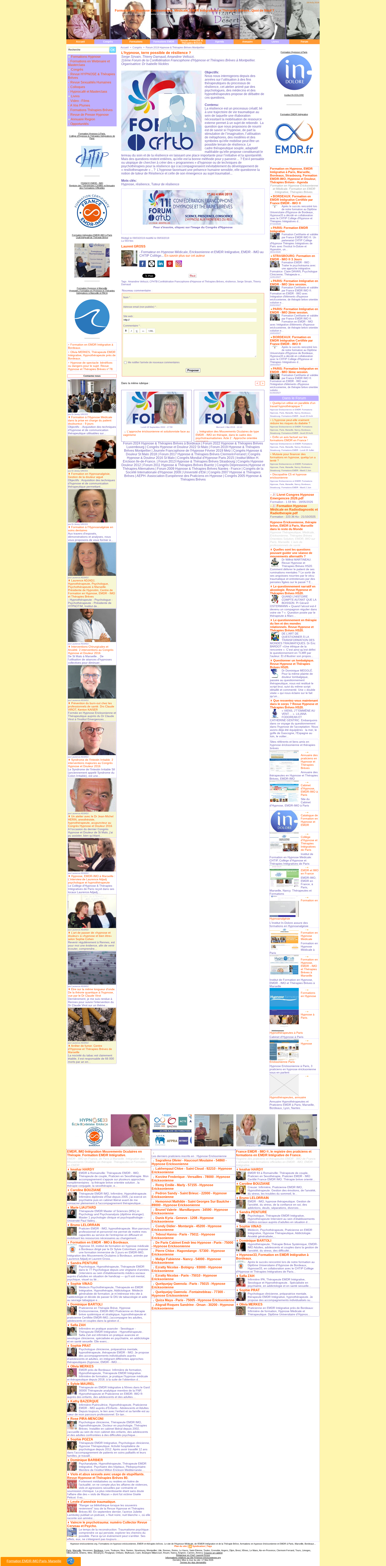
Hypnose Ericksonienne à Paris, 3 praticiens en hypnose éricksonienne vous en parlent (293, 1069)
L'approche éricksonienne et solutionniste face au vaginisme (156, 433)
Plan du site (180, 1546)
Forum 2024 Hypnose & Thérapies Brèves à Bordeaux (161, 443)
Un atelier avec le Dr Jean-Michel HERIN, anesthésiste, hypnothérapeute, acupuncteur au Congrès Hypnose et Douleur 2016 (90, 821)
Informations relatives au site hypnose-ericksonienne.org (193, 1557)
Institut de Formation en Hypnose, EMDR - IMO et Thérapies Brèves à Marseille (292, 983)
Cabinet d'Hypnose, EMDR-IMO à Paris (309, 790)
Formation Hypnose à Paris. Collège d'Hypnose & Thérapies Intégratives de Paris (92, 136)
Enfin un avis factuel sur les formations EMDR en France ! (289, 438)
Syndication (198, 1546)
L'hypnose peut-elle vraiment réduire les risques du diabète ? (290, 421)
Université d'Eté (195, 472)
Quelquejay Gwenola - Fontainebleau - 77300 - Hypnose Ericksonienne (188, 1293)
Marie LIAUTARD (83, 1207)
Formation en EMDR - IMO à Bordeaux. (99, 1242)
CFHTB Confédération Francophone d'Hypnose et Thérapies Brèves (187, 281)
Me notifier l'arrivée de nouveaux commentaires (154, 362)
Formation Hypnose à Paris (294, 52)
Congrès (108, 42)
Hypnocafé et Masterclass (88, 91)
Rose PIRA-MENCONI (86, 1418)
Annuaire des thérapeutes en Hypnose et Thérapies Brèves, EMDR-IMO (294, 775)
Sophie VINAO (81, 1283)
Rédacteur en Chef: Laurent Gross (193, 1555)
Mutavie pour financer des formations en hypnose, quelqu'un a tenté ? (293, 457)
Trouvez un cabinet (213, 1553)
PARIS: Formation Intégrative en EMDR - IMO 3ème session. (294, 370)
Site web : (128, 316)
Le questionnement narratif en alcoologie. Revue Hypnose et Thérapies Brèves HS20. (292, 590)
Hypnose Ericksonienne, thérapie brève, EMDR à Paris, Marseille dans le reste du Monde (293, 525)
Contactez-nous (92, 376)
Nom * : (127, 297)
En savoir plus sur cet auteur (184, 255)
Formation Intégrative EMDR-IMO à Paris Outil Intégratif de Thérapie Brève (92, 236)
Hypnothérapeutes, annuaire (288, 1097)
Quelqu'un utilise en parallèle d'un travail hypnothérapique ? (292, 404)
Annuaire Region (83, 119)
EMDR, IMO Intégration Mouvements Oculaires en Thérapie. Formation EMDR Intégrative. (104, 1153)
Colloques (77, 87)
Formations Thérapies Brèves (91, 110)
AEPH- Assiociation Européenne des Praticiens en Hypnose (179, 476)
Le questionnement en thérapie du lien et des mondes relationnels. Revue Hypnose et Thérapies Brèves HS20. (293, 625)
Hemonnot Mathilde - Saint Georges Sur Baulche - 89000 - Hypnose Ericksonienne (191, 1203)
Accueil (80, 42)
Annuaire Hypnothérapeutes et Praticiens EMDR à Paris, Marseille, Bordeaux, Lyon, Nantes (292, 1105)
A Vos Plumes (80, 105)
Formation (276, 501)
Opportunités (79, 124)
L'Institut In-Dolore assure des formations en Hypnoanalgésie (289, 924)
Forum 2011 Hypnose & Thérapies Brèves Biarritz (178, 465)
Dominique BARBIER (86, 1460)
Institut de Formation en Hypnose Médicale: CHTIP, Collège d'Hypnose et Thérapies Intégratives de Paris (291, 858)
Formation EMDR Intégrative (294, 114)
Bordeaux (98, 1550)
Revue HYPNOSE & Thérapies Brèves (192, 41)
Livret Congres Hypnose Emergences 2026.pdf (292, 496)
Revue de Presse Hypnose (89, 114)
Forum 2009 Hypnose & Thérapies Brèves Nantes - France (199, 468)
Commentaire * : (132, 325)
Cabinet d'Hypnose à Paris (286, 1037)
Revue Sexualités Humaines (90, 82)
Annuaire (247, 42)
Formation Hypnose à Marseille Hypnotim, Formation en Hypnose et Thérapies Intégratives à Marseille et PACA (92, 290)
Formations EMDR (163, 42)
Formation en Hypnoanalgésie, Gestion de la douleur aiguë (89, 475)
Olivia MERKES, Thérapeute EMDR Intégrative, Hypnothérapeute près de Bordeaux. (92, 355)
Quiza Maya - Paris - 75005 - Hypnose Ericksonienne (194, 1300)
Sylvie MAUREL (82, 1383)
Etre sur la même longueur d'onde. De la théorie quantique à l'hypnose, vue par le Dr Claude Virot (91, 992)
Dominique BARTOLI (86, 1304)
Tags (209, 1546)
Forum (304, 42)
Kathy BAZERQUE (84, 1401)
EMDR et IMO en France (309, 872)
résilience (230, 281)
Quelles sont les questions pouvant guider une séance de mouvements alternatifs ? (291, 553)
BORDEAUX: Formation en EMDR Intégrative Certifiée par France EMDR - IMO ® (291, 200)
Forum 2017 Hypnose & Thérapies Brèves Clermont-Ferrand (202, 454)
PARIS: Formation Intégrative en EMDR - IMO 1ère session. (294, 282)
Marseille (77, 1550)
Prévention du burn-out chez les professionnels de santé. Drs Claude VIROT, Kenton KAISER (91, 706)
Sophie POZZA (81, 1439)
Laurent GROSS (133, 246)
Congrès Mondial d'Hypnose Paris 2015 (205, 457)
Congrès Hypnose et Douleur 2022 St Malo (177, 447)
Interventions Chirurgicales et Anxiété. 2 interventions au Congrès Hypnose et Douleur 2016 (90, 650)
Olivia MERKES (82, 1366)
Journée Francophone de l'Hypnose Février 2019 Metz (192, 450)
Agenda (219, 42)
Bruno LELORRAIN (85, 1225)
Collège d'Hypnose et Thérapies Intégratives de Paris (309, 843)
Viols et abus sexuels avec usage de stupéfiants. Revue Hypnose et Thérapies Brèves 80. (105, 1476)
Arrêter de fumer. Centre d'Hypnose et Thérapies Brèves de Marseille (90, 1049)
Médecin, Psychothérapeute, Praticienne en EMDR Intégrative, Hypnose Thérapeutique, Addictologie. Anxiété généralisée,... (280, 1233)
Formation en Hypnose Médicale (309, 936)
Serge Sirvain (244, 281)
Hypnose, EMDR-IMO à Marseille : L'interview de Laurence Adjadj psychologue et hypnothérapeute (91, 879)
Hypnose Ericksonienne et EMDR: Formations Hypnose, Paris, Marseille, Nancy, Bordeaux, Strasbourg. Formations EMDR (291, 413)
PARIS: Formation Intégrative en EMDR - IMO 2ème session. (294, 310)
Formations (136, 42)
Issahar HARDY (82, 1169)
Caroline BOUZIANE (85, 1190)
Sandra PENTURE (84, 1263)
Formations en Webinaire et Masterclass (89, 63)
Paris (68, 1550)
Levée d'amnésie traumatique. (93, 1501)
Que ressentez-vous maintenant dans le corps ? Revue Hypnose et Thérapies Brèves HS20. (294, 704)
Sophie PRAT (80, 1345)
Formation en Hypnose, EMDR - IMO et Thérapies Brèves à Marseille (309, 967)
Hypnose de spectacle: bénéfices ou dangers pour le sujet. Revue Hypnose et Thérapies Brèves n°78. (90, 366)
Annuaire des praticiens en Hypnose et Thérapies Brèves (309, 762)
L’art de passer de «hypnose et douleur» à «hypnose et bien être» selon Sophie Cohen (90, 936)
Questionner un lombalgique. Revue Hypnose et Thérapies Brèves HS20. (292, 664)
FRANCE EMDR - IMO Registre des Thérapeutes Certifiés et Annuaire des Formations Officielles (92, 185)
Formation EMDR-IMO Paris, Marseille (34, 1561)
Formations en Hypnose (308, 994)
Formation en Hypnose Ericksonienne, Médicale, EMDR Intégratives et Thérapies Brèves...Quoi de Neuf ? (194, 10)
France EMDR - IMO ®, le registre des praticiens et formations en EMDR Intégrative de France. (273, 1153)
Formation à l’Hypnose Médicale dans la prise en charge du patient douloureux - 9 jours (90, 420)
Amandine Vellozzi (138, 281)
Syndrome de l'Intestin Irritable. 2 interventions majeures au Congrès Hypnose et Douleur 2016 (90, 763)
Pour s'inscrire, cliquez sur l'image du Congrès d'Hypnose (193, 227)
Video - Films (79, 100)
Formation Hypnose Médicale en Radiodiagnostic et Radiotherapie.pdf (294, 509)
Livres (275, 42)
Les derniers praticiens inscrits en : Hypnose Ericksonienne (189, 1156)
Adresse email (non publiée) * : (140, 306)
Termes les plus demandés (193, 1562)
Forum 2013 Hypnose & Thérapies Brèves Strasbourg (196, 461)
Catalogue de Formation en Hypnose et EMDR (309, 820)
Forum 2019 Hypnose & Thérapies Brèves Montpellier (175, 47)
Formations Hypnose (86, 56)
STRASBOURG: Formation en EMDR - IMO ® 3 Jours (292, 257)
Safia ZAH (78, 1325)
